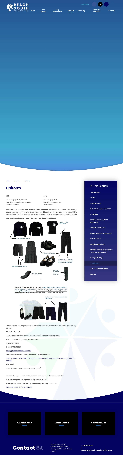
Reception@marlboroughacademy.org (96, 450)
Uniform (27, 181)
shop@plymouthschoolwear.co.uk (18, 351)
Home (8, 181)
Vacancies (85, 4)
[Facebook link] (94, 4)
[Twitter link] (100, 4)
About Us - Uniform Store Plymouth (19, 387)
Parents (17, 181)
